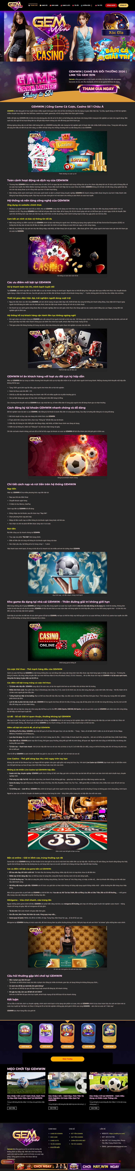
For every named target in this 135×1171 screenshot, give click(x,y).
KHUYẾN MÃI (55, 1147)
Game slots (66, 5)
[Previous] (5, 36)
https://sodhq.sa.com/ (117, 1133)
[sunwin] (41, 1166)
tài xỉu (76, 5)
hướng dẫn (86, 5)
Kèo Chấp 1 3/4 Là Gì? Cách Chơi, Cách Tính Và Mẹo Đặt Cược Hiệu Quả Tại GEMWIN (26, 1097)
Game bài (45, 5)
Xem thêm (12, 1108)
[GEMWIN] (16, 5)
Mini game (55, 5)
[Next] (130, 36)
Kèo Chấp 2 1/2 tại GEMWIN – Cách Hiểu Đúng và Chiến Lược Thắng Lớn (107, 1097)
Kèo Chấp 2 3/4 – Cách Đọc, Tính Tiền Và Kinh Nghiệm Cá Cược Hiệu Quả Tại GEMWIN (66, 1098)
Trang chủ (34, 5)
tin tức (99, 5)
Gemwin (72, 79)
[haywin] (94, 1166)
